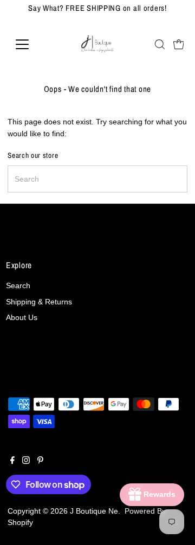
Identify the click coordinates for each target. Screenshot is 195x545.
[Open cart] (178, 44)
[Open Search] (160, 44)
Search (18, 286)
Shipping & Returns (39, 302)
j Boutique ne (94, 511)
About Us (21, 318)
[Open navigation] (29, 44)
